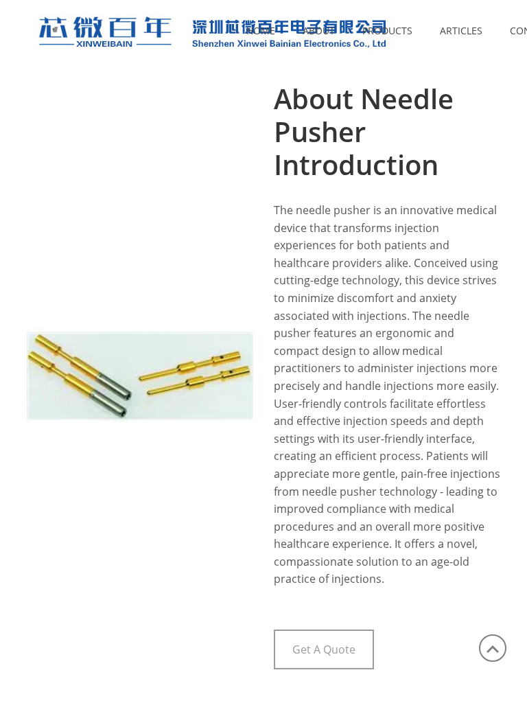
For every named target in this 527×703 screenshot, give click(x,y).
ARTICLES (461, 30)
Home (260, 30)
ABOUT (319, 30)
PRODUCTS (387, 30)
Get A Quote (323, 649)
